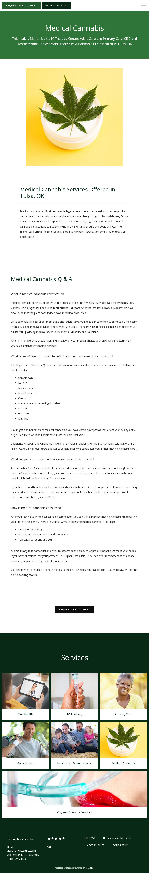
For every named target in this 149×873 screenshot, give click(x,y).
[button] (143, 5)
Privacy (90, 837)
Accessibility (96, 845)
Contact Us (121, 845)
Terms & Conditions (117, 837)
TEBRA (90, 867)
